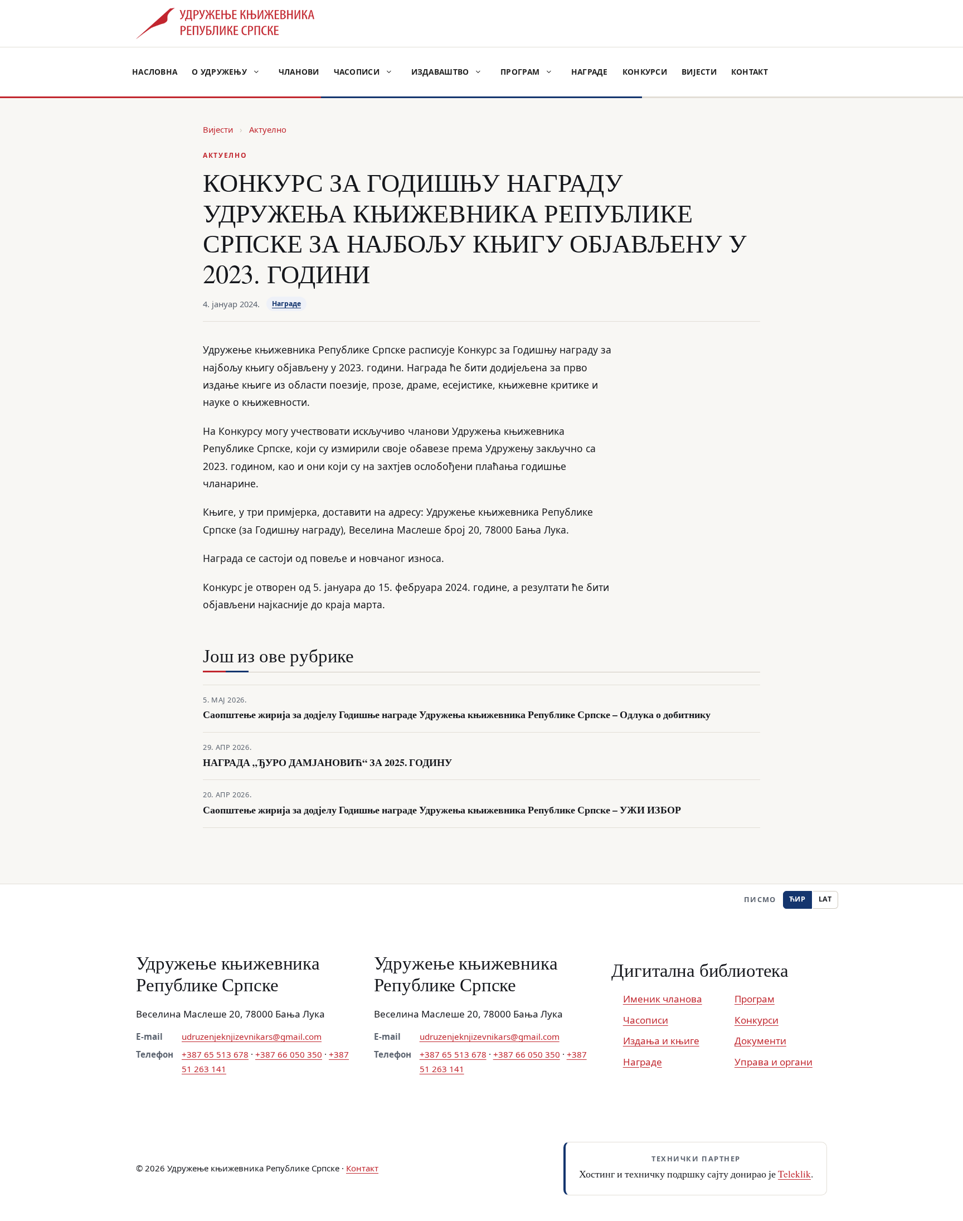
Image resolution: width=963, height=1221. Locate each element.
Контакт (749, 71)
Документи (760, 1040)
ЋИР (797, 899)
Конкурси (644, 71)
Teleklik (794, 1173)
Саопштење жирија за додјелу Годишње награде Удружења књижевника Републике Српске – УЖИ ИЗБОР (442, 809)
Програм (519, 71)
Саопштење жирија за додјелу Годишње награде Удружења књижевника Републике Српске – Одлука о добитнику (457, 714)
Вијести (699, 71)
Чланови (299, 71)
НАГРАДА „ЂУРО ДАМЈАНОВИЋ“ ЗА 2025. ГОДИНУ (327, 762)
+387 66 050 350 (288, 1054)
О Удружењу (219, 71)
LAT (825, 899)
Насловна (154, 71)
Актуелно (267, 129)
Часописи (357, 71)
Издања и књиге (661, 1040)
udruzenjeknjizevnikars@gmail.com (252, 1036)
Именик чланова (662, 998)
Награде (589, 71)
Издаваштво (440, 71)
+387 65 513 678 (215, 1054)
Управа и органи (774, 1061)
